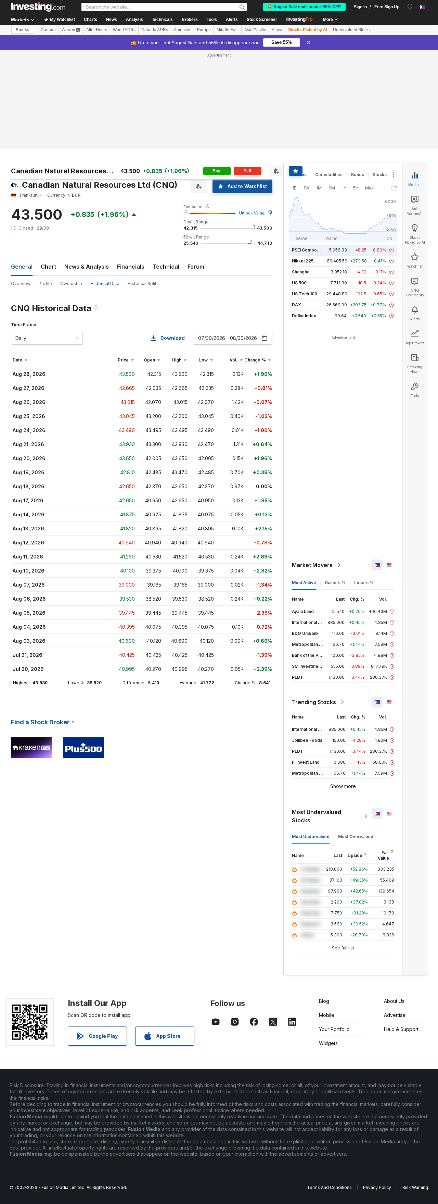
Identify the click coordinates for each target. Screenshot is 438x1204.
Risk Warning (415, 1187)
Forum (196, 266)
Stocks (22, 29)
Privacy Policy (377, 1187)
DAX (296, 304)
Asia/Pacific (255, 29)
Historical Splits (143, 283)
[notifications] (410, 6)
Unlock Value (252, 213)
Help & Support (401, 1029)
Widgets (328, 1043)
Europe (204, 29)
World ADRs (124, 29)
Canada (48, 29)
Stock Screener (262, 19)
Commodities (329, 174)
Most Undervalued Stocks (316, 816)
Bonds (357, 174)
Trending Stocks (314, 702)
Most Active (304, 582)
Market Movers (312, 565)
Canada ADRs (154, 29)
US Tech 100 (304, 293)
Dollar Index (304, 315)
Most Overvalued (355, 836)
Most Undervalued (311, 836)
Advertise (394, 1015)
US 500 (299, 282)
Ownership (71, 283)
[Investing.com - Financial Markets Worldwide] (38, 7)
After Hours (96, 29)
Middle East (228, 29)
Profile (45, 283)
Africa (277, 29)
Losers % (364, 582)
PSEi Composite (308, 250)
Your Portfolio (334, 1029)
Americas (182, 29)
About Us (394, 1001)
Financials (130, 266)
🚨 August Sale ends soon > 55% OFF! (304, 6)
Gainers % (335, 582)
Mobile (326, 1015)
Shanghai (301, 271)
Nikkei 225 (302, 260)
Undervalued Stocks (352, 29)
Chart (48, 266)
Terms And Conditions (329, 1187)
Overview (20, 283)
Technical (166, 266)
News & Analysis (86, 266)
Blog (324, 1001)
